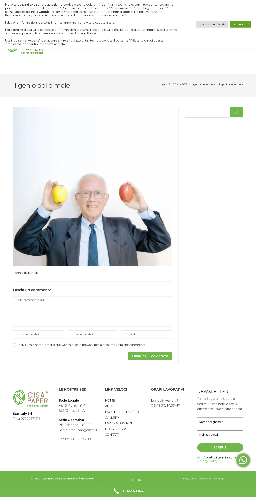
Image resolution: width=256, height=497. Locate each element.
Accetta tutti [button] (240, 24)
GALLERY (112, 418)
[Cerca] (236, 112)
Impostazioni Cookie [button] (212, 24)
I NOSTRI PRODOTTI (120, 412)
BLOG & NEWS (116, 429)
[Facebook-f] (125, 480)
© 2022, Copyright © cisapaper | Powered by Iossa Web (63, 478)
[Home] (163, 84)
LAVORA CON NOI (118, 423)
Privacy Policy (207, 461)
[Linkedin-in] (139, 480)
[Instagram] (132, 480)
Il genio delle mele (231, 84)
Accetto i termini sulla (216, 459)
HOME (110, 400)
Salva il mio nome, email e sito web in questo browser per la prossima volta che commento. (82, 345)
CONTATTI (112, 434)
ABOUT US (113, 406)
